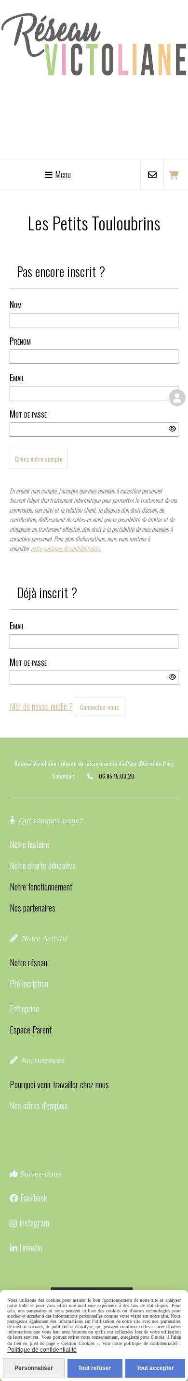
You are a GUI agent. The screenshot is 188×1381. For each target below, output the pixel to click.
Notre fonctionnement (41, 886)
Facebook (33, 1197)
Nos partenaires (32, 907)
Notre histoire (29, 844)
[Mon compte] (177, 397)
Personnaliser (33, 1368)
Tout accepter (155, 1368)
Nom (16, 304)
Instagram (34, 1222)
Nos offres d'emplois (39, 1105)
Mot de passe (28, 414)
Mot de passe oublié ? (41, 706)
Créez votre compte (39, 459)
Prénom (20, 341)
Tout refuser (94, 1368)
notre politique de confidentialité (65, 548)
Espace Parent (31, 1029)
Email (17, 377)
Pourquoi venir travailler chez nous (59, 1084)
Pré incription (29, 983)
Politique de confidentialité (42, 1349)
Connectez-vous (99, 707)
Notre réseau (28, 962)
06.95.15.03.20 (116, 776)
